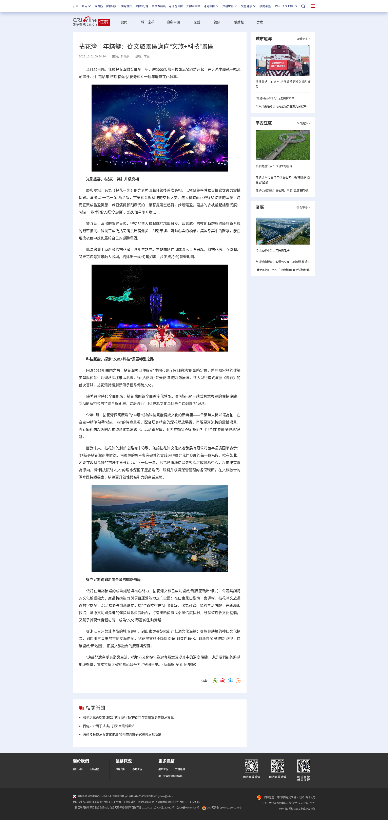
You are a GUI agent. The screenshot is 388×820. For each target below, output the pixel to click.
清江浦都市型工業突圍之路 (273, 250)
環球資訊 (120, 769)
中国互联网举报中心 (89, 796)
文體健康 (246, 6)
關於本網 (77, 769)
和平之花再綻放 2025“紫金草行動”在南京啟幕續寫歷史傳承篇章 (128, 717)
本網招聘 (94, 769)
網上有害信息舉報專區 (170, 776)
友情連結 (180, 769)
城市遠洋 (146, 22)
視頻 (217, 22)
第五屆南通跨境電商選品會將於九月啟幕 (281, 106)
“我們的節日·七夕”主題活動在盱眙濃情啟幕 (283, 269)
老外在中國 (176, 6)
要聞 (124, 22)
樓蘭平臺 (265, 6)
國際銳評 (126, 6)
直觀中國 (173, 22)
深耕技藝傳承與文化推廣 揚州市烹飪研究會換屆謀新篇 (122, 734)
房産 (260, 22)
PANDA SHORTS (286, 6)
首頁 (75, 6)
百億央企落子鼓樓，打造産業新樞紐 (109, 726)
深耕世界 (228, 6)
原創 (197, 22)
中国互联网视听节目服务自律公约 (91, 807)
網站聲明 (163, 769)
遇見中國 (209, 6)
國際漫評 (112, 6)
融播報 (239, 22)
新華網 (125, 56)
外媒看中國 (193, 6)
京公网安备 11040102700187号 (224, 807)
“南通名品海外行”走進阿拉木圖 (275, 98)
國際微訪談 (159, 6)
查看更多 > (303, 38)
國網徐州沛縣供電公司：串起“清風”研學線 (282, 190)
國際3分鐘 (141, 6)
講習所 (99, 6)
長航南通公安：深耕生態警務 (274, 166)
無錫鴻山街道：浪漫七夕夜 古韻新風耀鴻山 (283, 261)
